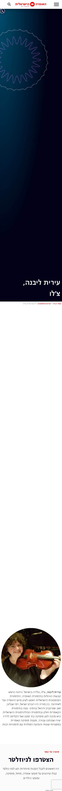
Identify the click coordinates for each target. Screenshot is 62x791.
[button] (56, 5)
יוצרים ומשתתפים (44, 304)
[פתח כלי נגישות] (2, 11)
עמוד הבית (57, 304)
